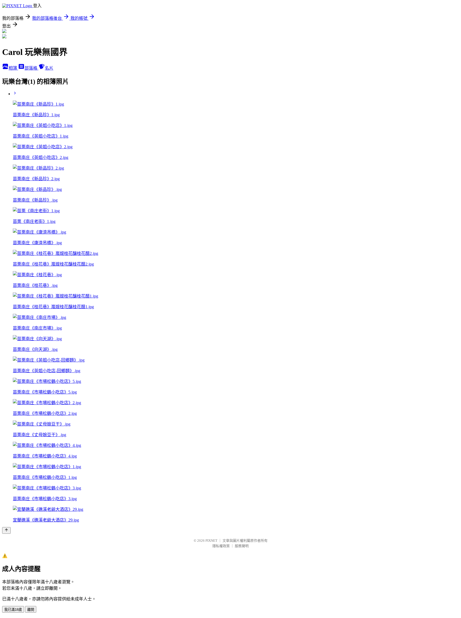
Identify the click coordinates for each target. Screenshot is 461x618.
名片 (49, 68)
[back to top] (6, 530)
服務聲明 (242, 546)
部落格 (31, 68)
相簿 (13, 68)
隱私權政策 (221, 546)
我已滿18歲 (13, 610)
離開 (30, 610)
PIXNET (211, 541)
